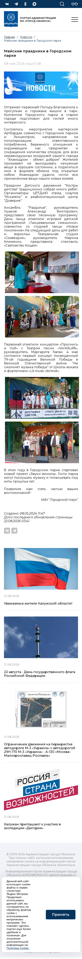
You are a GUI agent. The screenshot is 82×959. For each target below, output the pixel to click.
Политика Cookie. (18, 948)
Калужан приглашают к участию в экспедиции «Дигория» (32, 826)
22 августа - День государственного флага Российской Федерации (39, 674)
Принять (60, 914)
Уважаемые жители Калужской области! (38, 603)
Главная (9, 37)
